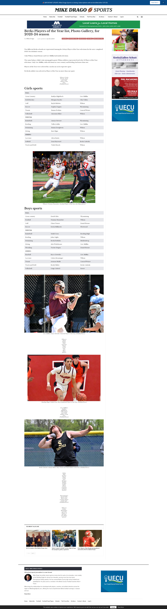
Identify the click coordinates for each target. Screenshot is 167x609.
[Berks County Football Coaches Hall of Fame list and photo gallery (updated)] (64, 538)
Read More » (155, 2)
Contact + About (113, 16)
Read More (27, 594)
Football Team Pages (71, 16)
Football (60, 16)
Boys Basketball (73, 38)
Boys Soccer (82, 38)
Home (45, 16)
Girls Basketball (98, 38)
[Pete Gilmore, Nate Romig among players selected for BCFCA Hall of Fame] (90, 538)
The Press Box (91, 16)
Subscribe (52, 16)
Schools (82, 16)
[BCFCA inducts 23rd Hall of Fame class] (38, 538)
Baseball (64, 38)
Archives (101, 16)
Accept (113, 607)
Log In (122, 16)
